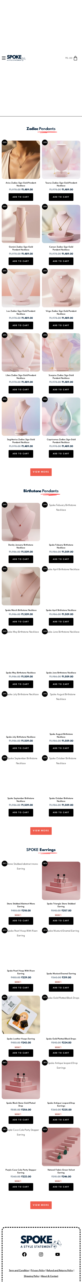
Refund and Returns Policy (60, 1270)
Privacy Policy (38, 1270)
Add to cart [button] (21, 197)
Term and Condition (19, 1270)
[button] (5, 58)
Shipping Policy (31, 1276)
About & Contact (49, 1276)
